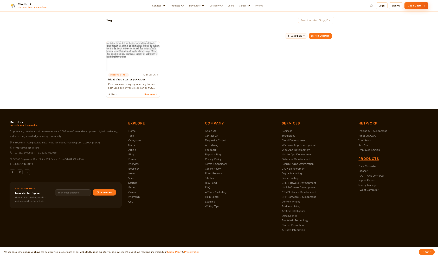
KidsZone (363, 145)
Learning (210, 201)
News (131, 173)
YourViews (364, 140)
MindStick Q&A (367, 135)
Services (156, 5)
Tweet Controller (368, 190)
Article (132, 150)
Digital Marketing (292, 173)
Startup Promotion (293, 225)
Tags (131, 135)
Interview (133, 164)
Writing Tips (212, 206)
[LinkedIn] (27, 172)
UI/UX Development (293, 168)
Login (382, 5)
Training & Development (372, 131)
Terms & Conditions (216, 164)
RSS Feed (211, 183)
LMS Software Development (299, 187)
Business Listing (291, 206)
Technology (288, 135)
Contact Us (211, 135)
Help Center (212, 197)
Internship (134, 197)
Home (132, 131)
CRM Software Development (299, 192)
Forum (132, 159)
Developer (195, 5)
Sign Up (396, 5)
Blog (131, 154)
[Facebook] (12, 172)
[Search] (371, 6)
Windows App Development (299, 145)
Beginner (133, 168)
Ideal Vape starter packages (127, 79)
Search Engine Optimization (298, 164)
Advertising (211, 145)
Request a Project (215, 140)
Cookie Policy (213, 168)
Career (242, 5)
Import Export (366, 180)
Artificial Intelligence (294, 211)
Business (287, 131)
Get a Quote (415, 5)
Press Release (213, 173)
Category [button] (215, 5)
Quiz (130, 201)
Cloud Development (294, 140)
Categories (134, 140)
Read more (149, 94)
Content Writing (291, 201)
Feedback (210, 150)
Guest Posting (290, 178)
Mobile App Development (297, 154)
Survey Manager (367, 185)
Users (231, 5)
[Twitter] (20, 172)
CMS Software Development (299, 183)
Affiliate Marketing (216, 192)
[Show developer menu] (203, 5)
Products (175, 5)
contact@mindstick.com (26, 147)
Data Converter (367, 166)
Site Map (210, 178)
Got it (428, 252)
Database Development (296, 159)
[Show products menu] (182, 5)
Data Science (289, 216)
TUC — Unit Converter (371, 175)
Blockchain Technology (295, 220)
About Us (210, 131)
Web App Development (296, 150)
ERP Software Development (299, 197)
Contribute (296, 36)
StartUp (132, 183)
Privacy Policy (213, 159)
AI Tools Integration (293, 230)
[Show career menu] (248, 5)
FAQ (207, 187)
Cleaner (363, 171)
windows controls (119, 74)
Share (131, 178)
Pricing (259, 5)
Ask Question (322, 35)
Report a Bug (213, 154)
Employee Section (369, 150)
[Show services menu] (163, 5)
